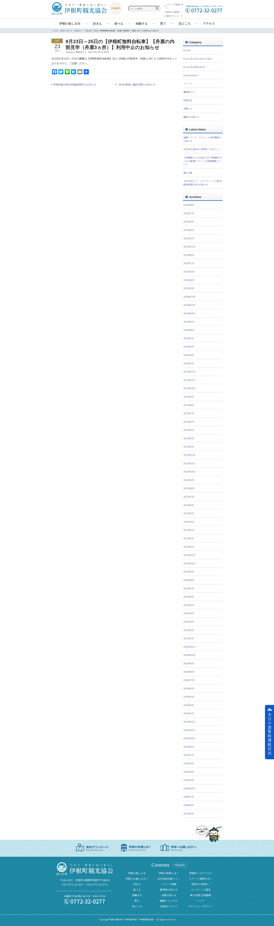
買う (163, 23)
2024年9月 (188, 321)
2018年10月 (189, 788)
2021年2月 (188, 630)
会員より (187, 108)
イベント (187, 83)
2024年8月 (188, 330)
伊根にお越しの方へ (137, 879)
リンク (200, 901)
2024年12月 (189, 296)
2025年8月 (188, 255)
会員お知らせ (168, 895)
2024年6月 (188, 346)
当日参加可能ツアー (168, 879)
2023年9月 (188, 396)
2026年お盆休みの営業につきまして (201, 149)
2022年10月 (189, 471)
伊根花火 (187, 100)
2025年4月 (188, 280)
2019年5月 (188, 763)
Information (190, 75)
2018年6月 (188, 805)
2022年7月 (188, 496)
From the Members (194, 66)
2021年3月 (188, 621)
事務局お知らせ (169, 889)
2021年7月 (188, 588)
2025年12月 (189, 246)
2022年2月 (188, 538)
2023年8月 (188, 405)
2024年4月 (188, 355)
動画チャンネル (169, 901)
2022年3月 (188, 530)
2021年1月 (188, 638)
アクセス (209, 23)
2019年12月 (189, 721)
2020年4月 (188, 705)
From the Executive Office (198, 58)
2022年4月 (188, 521)
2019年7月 (188, 755)
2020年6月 (188, 688)
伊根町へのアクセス (200, 873)
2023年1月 (188, 446)
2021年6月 (188, 596)
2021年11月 (189, 555)
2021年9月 (188, 571)
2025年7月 (188, 263)
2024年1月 (188, 363)
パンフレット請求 (200, 889)
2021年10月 (189, 563)
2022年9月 (188, 480)
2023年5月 (188, 430)
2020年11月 (189, 646)
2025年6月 (188, 271)
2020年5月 (188, 696)
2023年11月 (189, 380)
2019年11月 (189, 730)
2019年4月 (188, 771)
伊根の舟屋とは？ (169, 873)
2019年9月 (188, 746)
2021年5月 (188, 605)
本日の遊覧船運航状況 (269, 734)
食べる (118, 23)
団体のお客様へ (173, 11)
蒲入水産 (187, 172)
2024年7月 (188, 338)
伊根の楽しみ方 (69, 23)
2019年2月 (188, 780)
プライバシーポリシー (200, 906)
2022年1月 (188, 546)
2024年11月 (189, 305)
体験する (142, 23)
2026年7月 (188, 213)
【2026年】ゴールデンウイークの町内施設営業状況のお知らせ (202, 182)
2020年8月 (188, 671)
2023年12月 (189, 371)
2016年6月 (188, 813)
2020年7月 (188, 680)
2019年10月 (189, 738)
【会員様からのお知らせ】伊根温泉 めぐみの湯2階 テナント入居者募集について (202, 161)
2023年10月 (189, 388)
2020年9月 (188, 663)
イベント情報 (168, 884)
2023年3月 (188, 438)
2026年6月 (188, 221)
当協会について (169, 906)
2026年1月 (188, 238)
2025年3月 (188, 288)
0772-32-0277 (76, 884)
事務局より (188, 92)
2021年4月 (188, 613)
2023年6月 (188, 421)
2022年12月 (189, 455)
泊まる (97, 23)
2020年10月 (189, 655)
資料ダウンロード (174, 15)
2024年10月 (189, 313)
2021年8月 (188, 580)
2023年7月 (188, 413)
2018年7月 (188, 796)
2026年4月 (188, 230)
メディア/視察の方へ (200, 879)
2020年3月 (188, 713)
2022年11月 (189, 463)
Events (187, 50)
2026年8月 (188, 204)
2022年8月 (188, 488)
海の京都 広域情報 (200, 895)
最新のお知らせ (191, 117)
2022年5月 (188, 513)
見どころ (184, 23)
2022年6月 (188, 505)
